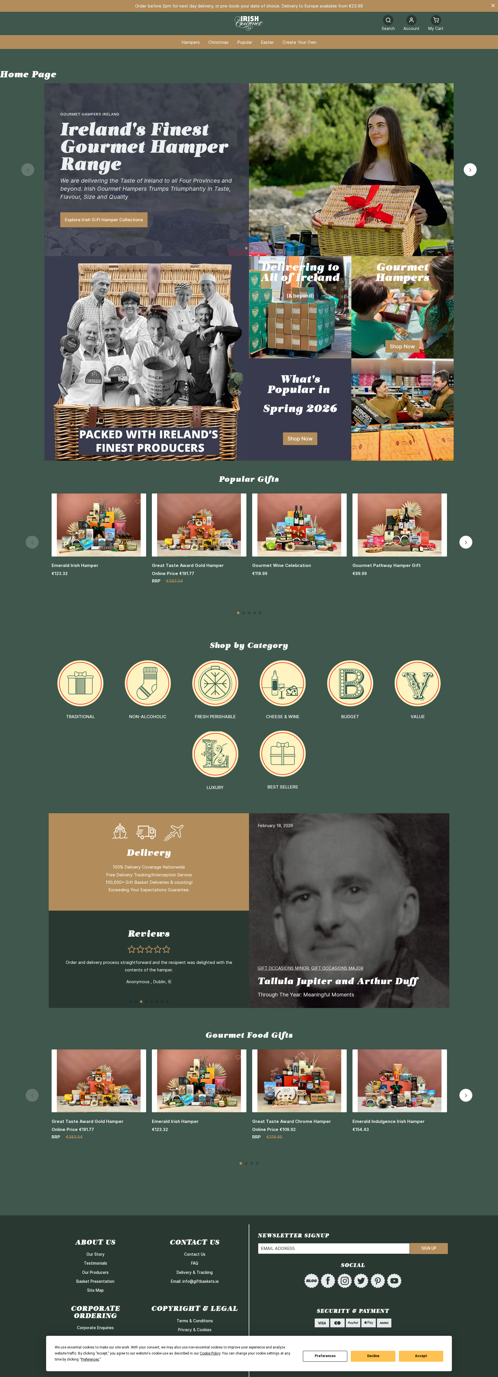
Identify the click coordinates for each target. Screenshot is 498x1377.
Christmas (218, 42)
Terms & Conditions (195, 1321)
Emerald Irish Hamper (75, 565)
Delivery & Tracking (195, 1272)
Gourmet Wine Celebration (281, 565)
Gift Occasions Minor (283, 968)
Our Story (95, 1254)
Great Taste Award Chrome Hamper (291, 1121)
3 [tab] (249, 613)
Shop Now (402, 346)
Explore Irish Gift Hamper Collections (104, 219)
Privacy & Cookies (195, 1329)
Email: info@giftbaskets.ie (195, 1281)
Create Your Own (299, 42)
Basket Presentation (95, 1281)
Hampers (191, 42)
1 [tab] (246, 248)
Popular (244, 42)
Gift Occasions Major (337, 968)
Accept (421, 1356)
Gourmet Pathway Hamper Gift (386, 565)
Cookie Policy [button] (210, 1353)
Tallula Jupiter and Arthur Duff (337, 981)
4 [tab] (254, 613)
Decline (373, 1356)
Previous (27, 169)
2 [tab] (251, 248)
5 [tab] (260, 613)
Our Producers (95, 1272)
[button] (411, 23)
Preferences (325, 1356)
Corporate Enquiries (95, 1327)
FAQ (194, 1263)
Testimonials (95, 1263)
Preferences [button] (90, 1359)
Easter (267, 42)
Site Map (95, 1290)
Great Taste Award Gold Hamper (188, 565)
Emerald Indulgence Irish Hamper (388, 1121)
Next (470, 169)
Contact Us (194, 1254)
